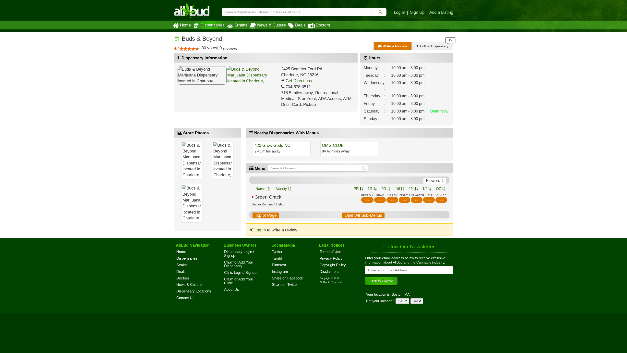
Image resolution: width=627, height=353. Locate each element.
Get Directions (298, 80)
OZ (439, 189)
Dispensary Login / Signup (239, 254)
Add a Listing (441, 12)
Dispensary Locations (193, 291)
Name (260, 189)
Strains (240, 25)
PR (357, 189)
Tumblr (277, 258)
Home (185, 25)
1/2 (425, 189)
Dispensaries (213, 25)
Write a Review (394, 46)
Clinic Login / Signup (240, 273)
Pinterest (279, 265)
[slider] (189, 49)
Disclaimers (329, 272)
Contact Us (185, 298)
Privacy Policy (331, 258)
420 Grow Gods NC (272, 145)
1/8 (398, 189)
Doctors (323, 25)
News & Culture (271, 25)
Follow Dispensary (433, 46)
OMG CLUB (333, 145)
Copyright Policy (333, 265)
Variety (282, 189)
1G (371, 189)
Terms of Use (330, 252)
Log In (399, 12)
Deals (300, 25)
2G (384, 189)
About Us (231, 289)
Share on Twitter (285, 285)
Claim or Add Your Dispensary (238, 264)
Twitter (277, 252)
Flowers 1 (435, 180)
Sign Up (417, 12)
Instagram (280, 272)
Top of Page (266, 215)
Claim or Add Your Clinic (238, 281)
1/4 (412, 189)
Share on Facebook (287, 278)
